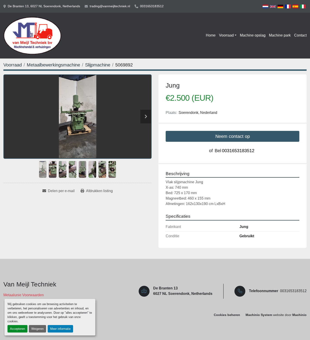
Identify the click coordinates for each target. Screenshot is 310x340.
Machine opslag (253, 35)
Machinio (299, 315)
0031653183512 (152, 6)
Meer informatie (60, 328)
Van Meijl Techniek (29, 284)
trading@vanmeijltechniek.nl (110, 6)
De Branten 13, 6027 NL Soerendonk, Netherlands (44, 6)
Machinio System (259, 315)
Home (211, 35)
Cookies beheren (227, 315)
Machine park (280, 35)
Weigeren (37, 328)
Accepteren (17, 328)
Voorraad (226, 35)
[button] (227, 35)
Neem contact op (232, 136)
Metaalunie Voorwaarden (23, 295)
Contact (300, 35)
